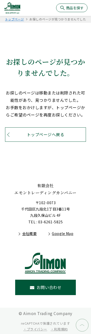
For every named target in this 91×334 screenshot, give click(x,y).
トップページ (14, 19)
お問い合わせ (49, 287)
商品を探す (75, 7)
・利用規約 (59, 329)
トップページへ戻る (45, 134)
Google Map (62, 233)
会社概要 (29, 233)
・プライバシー (35, 329)
